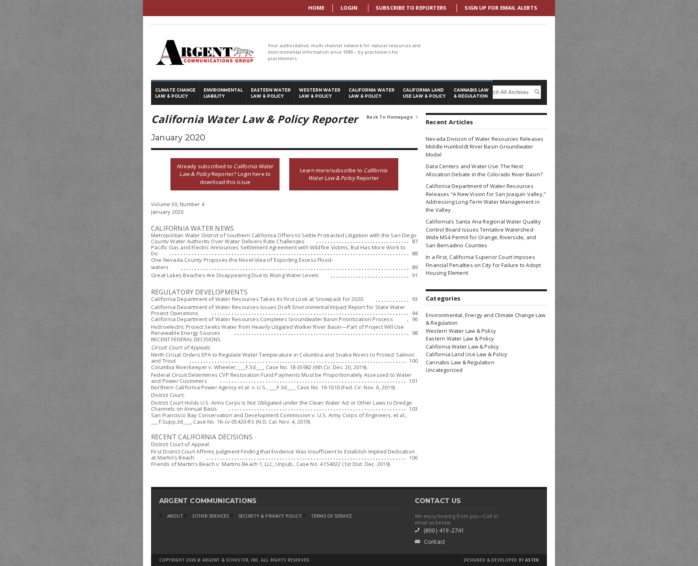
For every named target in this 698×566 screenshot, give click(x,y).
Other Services (210, 516)
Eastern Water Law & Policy (460, 338)
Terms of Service (331, 516)
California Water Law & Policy (462, 346)
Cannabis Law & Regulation (460, 362)
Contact (430, 541)
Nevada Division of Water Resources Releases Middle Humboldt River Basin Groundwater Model (484, 146)
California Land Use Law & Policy (466, 354)
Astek (532, 560)
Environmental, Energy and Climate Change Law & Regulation (486, 319)
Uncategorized (444, 370)
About (175, 516)
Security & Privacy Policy (270, 516)
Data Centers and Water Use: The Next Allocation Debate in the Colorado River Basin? (484, 170)
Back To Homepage (392, 117)
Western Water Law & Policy (461, 330)
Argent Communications (204, 52)
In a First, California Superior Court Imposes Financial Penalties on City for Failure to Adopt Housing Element (483, 264)
